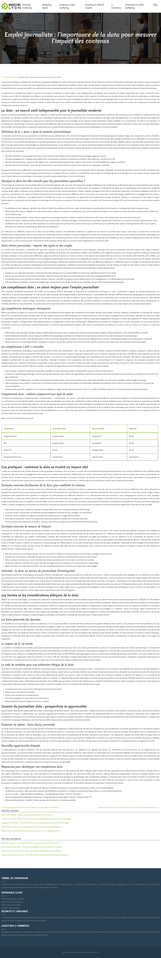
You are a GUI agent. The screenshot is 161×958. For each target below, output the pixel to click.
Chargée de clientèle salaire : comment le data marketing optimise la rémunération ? (35, 855)
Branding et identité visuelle (94, 6)
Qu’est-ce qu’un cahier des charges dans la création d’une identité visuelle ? (31, 831)
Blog (155, 4)
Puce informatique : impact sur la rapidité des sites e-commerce (26, 815)
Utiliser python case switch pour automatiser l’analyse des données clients (127, 807)
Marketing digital (46, 6)
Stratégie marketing (27, 6)
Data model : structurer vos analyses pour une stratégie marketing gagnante (31, 827)
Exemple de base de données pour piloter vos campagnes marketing (31, 807)
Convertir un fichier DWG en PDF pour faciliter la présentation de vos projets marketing (36, 819)
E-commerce (116, 6)
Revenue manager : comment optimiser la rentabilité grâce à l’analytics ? (30, 843)
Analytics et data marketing (67, 6)
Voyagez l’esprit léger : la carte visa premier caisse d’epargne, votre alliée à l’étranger (35, 823)
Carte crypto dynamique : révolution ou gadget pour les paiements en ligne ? (31, 847)
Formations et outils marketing (134, 6)
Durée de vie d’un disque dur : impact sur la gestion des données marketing (31, 851)
